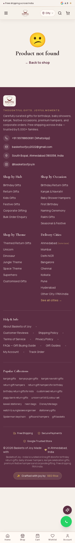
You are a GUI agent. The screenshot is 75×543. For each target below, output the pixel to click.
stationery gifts (47, 410)
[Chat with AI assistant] (67, 510)
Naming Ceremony (53, 210)
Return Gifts (11, 191)
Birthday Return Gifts (54, 185)
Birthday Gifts (12, 185)
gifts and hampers (39, 416)
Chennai (46, 268)
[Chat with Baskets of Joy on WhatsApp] (66, 521)
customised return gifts (49, 391)
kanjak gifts (9, 378)
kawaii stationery (12, 404)
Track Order (36, 352)
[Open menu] (6, 13)
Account (67, 539)
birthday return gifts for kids (18, 391)
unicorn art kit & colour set (45, 397)
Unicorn (8, 249)
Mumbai (46, 249)
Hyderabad (48, 287)
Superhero (10, 275)
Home (7, 539)
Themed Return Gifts (17, 243)
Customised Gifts (15, 281)
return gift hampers (14, 385)
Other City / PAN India (54, 294)
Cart (37, 539)
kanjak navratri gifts (52, 378)
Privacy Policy (44, 339)
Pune (44, 281)
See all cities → (51, 300)
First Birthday (49, 204)
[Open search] (60, 13)
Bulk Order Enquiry (15, 217)
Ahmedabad (55, 243)
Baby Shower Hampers (56, 198)
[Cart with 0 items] (68, 13)
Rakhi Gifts (48, 217)
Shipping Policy (48, 333)
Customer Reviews (15, 333)
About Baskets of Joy (17, 326)
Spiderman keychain (14, 416)
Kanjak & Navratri (52, 191)
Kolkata (45, 275)
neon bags (30, 404)
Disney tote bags (48, 404)
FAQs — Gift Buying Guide (19, 345)
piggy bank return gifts (15, 397)
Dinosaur (9, 256)
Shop (22, 539)
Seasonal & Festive (53, 223)
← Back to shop (37, 62)
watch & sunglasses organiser (19, 410)
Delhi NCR (47, 256)
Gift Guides (53, 345)
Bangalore (47, 262)
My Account (11, 352)
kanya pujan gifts (28, 378)
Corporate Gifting (15, 210)
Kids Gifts (9, 198)
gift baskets (58, 416)
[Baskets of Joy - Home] (25, 13)
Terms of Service (14, 339)
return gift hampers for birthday (45, 385)
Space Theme (12, 268)
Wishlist (52, 539)
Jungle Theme (12, 262)
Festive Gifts (11, 204)
